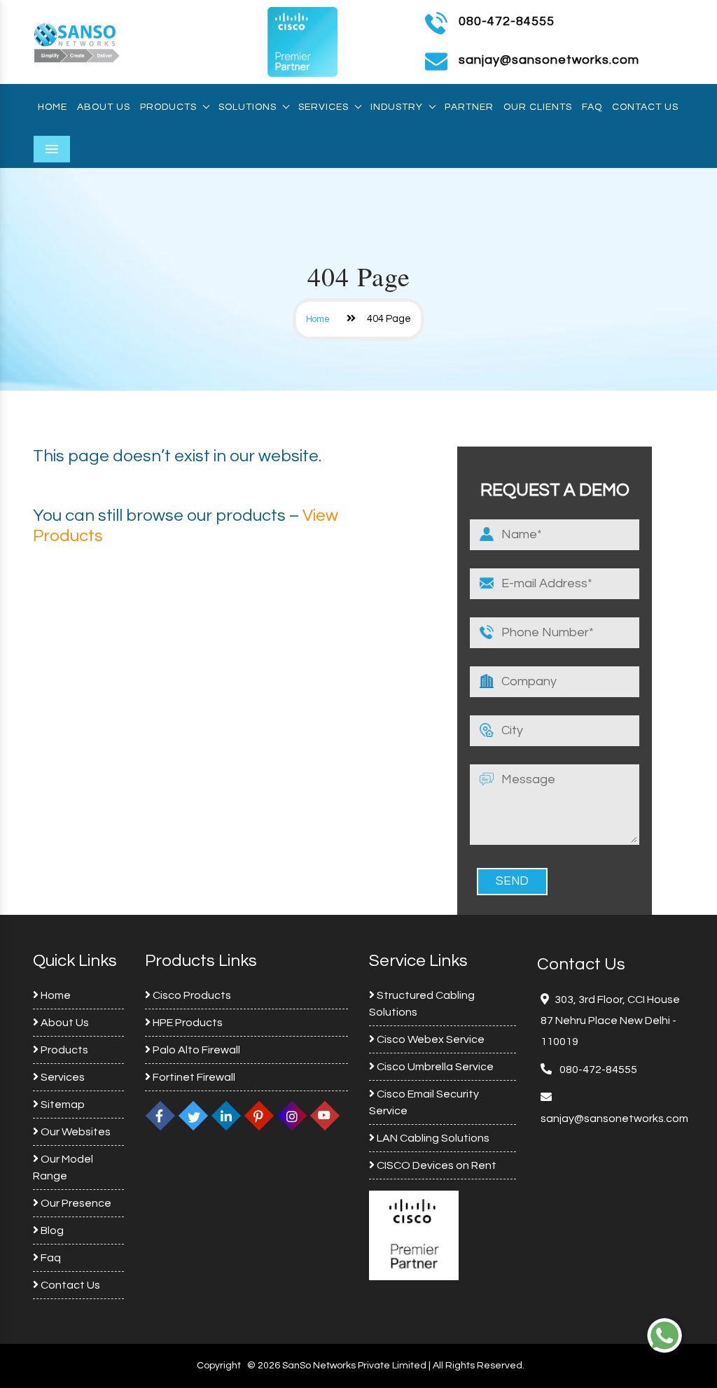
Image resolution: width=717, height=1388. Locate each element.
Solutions (247, 107)
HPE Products (187, 1022)
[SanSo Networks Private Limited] (77, 41)
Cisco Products (191, 995)
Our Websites (75, 1131)
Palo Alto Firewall (195, 1050)
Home (52, 107)
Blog (51, 1230)
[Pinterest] (259, 1115)
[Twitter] (193, 1115)
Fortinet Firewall (193, 1077)
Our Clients (537, 107)
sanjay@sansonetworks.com (614, 1118)
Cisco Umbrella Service (434, 1066)
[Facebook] (160, 1115)
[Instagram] (292, 1115)
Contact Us (645, 107)
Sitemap (62, 1104)
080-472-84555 (507, 21)
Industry (396, 107)
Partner (469, 107)
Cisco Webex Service (430, 1039)
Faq (592, 107)
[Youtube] (325, 1115)
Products (168, 107)
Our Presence (75, 1203)
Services (323, 107)
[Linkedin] (226, 1115)
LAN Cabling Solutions (432, 1138)
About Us (103, 107)
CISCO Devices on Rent (435, 1165)
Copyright (219, 1366)
